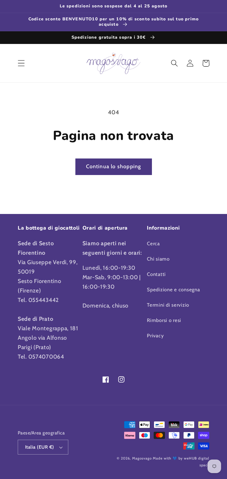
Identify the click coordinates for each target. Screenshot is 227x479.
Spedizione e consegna (173, 289)
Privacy (155, 336)
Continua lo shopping (113, 166)
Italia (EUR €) (39, 447)
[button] (21, 63)
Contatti (156, 274)
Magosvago (142, 458)
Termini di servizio (168, 305)
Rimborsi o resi (164, 320)
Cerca (153, 243)
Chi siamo (158, 259)
